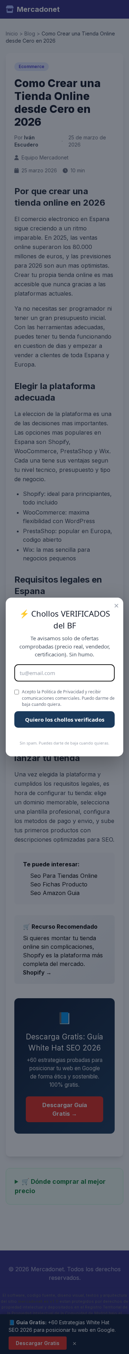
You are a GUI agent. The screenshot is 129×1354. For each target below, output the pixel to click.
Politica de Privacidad (63, 692)
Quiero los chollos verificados (64, 719)
